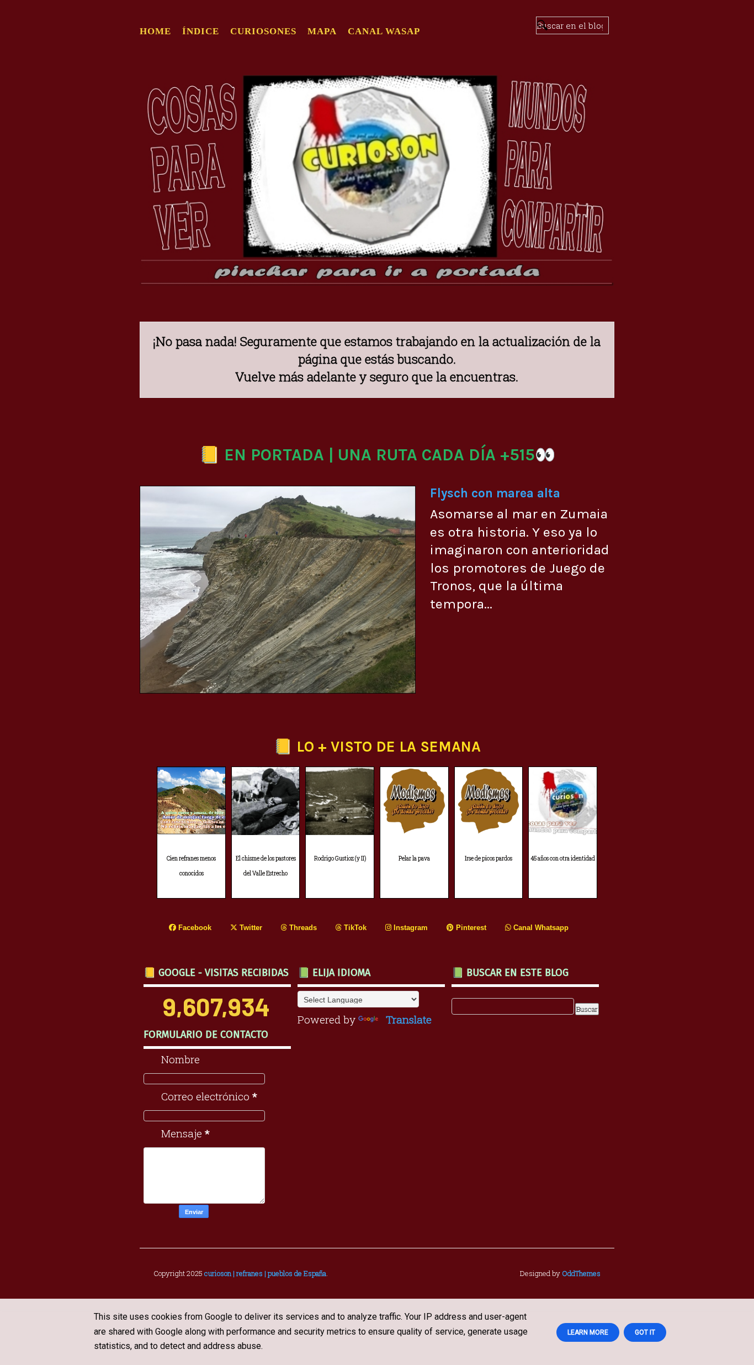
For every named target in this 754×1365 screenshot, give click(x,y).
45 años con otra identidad (562, 858)
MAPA (322, 31)
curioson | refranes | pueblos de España (265, 1273)
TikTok (354, 927)
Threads (302, 927)
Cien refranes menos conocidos (191, 866)
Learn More (587, 1332)
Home (155, 31)
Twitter (249, 927)
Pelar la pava (414, 858)
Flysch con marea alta (495, 493)
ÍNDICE (200, 31)
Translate (409, 1019)
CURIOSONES (263, 31)
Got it (645, 1332)
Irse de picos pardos (488, 858)
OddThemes (581, 1273)
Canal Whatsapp (540, 927)
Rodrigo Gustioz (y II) (340, 858)
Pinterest (470, 927)
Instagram (409, 927)
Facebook (193, 927)
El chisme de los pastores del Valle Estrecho (266, 866)
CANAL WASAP (384, 31)
